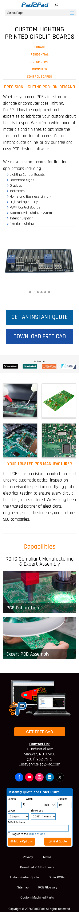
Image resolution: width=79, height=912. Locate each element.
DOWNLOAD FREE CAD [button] (39, 336)
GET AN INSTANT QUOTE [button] (39, 317)
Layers (12, 810)
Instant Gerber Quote (24, 877)
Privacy (28, 857)
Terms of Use (37, 833)
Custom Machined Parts (37, 897)
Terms (47, 857)
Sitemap (23, 887)
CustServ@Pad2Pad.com (39, 764)
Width (29, 798)
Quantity (62, 798)
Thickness (37, 810)
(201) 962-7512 (39, 759)
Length (12, 798)
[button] (19, 777)
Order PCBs (57, 877)
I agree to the (28, 833)
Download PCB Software (37, 867)
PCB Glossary (47, 887)
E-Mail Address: (17, 822)
